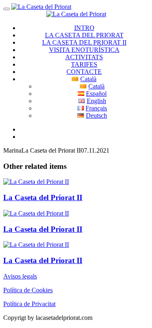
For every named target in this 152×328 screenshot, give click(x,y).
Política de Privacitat (29, 303)
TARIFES (84, 64)
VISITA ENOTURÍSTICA (84, 49)
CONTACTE (84, 71)
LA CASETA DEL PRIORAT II (84, 42)
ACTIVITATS (84, 57)
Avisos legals (20, 276)
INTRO (84, 27)
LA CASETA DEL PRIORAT (84, 35)
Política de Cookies (28, 290)
